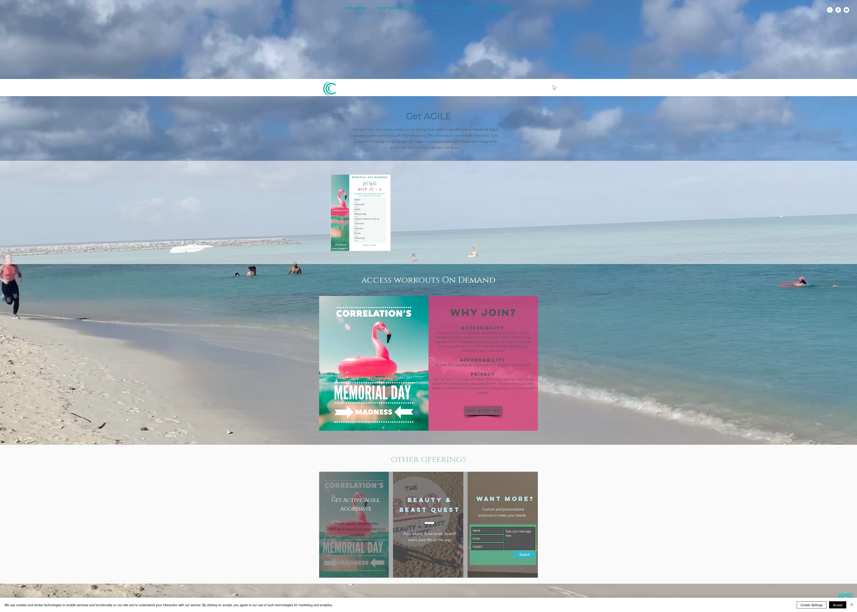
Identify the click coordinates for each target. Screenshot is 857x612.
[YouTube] (846, 10)
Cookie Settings (812, 605)
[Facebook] (838, 10)
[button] (554, 87)
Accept (837, 605)
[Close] (851, 604)
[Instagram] (830, 10)
